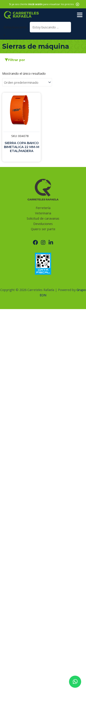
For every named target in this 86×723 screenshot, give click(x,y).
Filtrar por (16, 60)
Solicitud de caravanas (43, 218)
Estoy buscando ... (17, 27)
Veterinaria (43, 213)
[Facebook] (35, 242)
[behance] (50, 242)
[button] (77, 4)
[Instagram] (43, 242)
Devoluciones (43, 223)
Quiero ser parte (43, 229)
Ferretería (43, 208)
